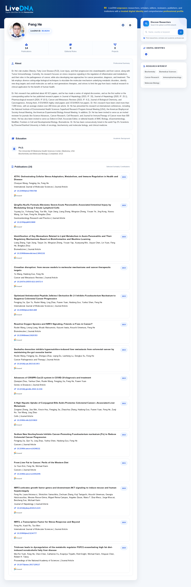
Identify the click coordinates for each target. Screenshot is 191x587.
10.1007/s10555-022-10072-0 (30, 282)
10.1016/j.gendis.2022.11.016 (29, 389)
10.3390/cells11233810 (27, 420)
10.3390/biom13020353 (27, 335)
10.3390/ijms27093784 (27, 191)
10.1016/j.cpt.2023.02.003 (28, 364)
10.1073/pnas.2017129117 (28, 565)
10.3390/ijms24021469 (27, 310)
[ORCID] (130, 25)
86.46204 (46, 31)
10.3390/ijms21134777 (27, 533)
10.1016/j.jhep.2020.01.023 (28, 508)
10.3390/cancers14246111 (28, 449)
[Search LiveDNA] (180, 32)
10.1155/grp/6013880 (26, 222)
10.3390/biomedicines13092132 (31, 253)
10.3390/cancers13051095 (28, 474)
